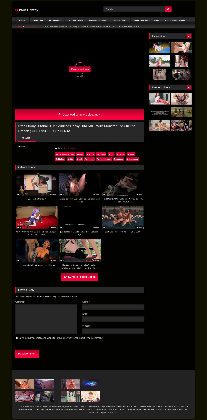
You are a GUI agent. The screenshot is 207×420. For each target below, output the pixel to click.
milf (80, 159)
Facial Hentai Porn (32, 26)
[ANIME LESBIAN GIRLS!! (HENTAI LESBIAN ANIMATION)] (159, 47)
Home (23, 21)
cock (81, 154)
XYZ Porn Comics (75, 21)
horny (132, 154)
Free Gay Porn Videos (175, 21)
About (28, 138)
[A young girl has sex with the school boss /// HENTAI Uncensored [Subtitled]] (44, 396)
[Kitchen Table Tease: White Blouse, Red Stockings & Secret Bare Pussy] (159, 99)
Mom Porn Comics (97, 21)
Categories (56, 21)
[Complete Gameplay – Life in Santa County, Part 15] (70, 384)
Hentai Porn (38, 21)
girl (112, 154)
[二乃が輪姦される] (24, 396)
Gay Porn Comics (119, 21)
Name (86, 302)
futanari (103, 154)
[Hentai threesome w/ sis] (90, 396)
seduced (119, 159)
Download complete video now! (81, 114)
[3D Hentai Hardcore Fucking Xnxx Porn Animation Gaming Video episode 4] (181, 74)
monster (90, 159)
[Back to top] (198, 411)
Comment (20, 302)
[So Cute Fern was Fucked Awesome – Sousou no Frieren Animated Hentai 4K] (44, 384)
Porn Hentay (28, 10)
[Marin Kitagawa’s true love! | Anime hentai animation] (181, 47)
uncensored (133, 159)
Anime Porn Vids (140, 21)
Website (86, 326)
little (71, 159)
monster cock (105, 159)
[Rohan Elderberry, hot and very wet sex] (181, 112)
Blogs (156, 21)
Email (86, 314)
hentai (121, 154)
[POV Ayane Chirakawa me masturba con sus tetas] (24, 384)
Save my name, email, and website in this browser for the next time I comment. (61, 337)
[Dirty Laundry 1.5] (159, 61)
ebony (91, 154)
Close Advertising (80, 69)
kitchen (61, 159)
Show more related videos (80, 276)
